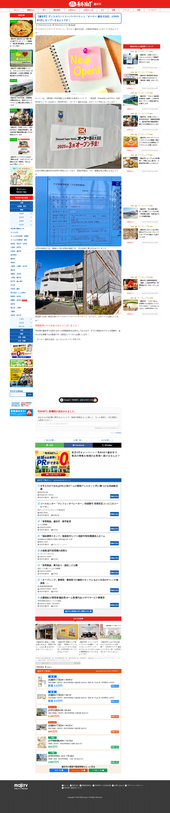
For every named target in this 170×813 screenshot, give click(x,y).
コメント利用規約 (115, 433)
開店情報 (77, 663)
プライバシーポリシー (135, 785)
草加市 (13, 262)
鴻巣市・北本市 (16, 274)
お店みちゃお (88, 10)
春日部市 (14, 255)
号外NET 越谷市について (73, 788)
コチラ (69, 334)
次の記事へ (106, 440)
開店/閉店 (57, 10)
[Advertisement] (141, 28)
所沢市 (13, 304)
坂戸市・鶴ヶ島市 (17, 281)
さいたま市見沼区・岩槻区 (20, 236)
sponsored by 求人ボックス (62, 480)
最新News (31, 10)
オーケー (39, 98)
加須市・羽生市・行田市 (19, 244)
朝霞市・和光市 (19, 300)
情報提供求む (86, 785)
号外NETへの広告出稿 (103, 785)
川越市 (13, 311)
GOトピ (17, 10)
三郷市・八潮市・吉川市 (19, 266)
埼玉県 (73, 25)
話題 (113, 10)
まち (102, 10)
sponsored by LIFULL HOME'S (107, 671)
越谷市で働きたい (44, 480)
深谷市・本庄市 (16, 315)
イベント (126, 10)
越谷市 (97, 4)
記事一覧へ (78, 440)
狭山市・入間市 (16, 308)
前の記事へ (50, 440)
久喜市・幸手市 (16, 247)
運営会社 (75, 785)
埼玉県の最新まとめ (17, 228)
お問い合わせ (119, 785)
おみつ (49, 667)
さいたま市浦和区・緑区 (19, 240)
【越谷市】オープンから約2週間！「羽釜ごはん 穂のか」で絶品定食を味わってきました (149, 160)
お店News (72, 10)
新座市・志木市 (16, 296)
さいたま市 (14, 232)
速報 (138, 10)
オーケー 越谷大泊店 (42, 663)
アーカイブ (152, 10)
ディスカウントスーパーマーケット (61, 663)
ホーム (66, 785)
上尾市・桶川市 (16, 277)
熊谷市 (13, 270)
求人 (44, 10)
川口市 (13, 285)
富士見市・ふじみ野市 (18, 293)
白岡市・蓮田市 (16, 251)
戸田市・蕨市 (15, 289)
